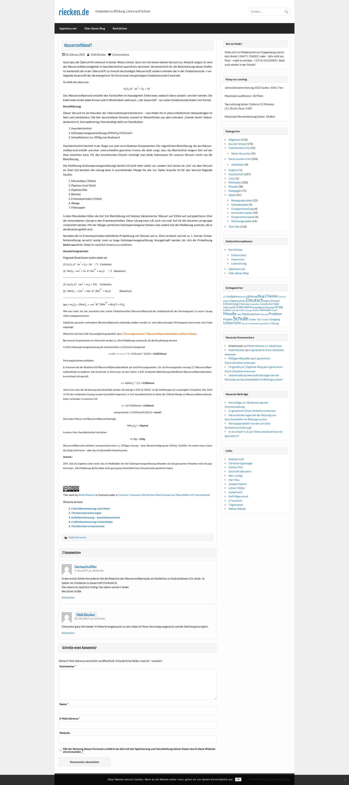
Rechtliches (120, 28)
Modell (274, 310)
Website (64, 733)
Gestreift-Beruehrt (239, 471)
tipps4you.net (68, 28)
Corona (282, 296)
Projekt (227, 319)
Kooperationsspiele (242, 217)
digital (267, 300)
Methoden (234, 182)
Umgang (274, 319)
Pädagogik (234, 190)
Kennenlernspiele (241, 212)
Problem (275, 313)
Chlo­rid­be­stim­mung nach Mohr (90, 508)
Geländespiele (239, 204)
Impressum (237, 259)
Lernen (235, 310)
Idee (276, 303)
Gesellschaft (236, 174)
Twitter (265, 319)
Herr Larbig (235, 475)
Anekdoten (237, 164)
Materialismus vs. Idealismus (264, 345)
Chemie (271, 296)
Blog (261, 296)
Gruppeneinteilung (242, 208)
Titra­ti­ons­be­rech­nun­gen (86, 512)
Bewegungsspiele (241, 200)
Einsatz (275, 300)
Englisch (233, 170)
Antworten (68, 597)
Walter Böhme (237, 508)
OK (238, 779)
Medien (255, 310)
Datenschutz (238, 255)
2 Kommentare (120, 54)
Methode (265, 310)
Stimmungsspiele (241, 221)
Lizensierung (238, 263)
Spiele (232, 195)
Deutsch (254, 300)
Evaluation (254, 304)
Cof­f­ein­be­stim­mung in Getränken (92, 521)
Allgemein (234, 139)
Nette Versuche (77, 537)
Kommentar (67, 666)
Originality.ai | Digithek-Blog (245, 367)
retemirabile (235, 375)
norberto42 (235, 492)
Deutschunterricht (239, 159)
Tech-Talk (234, 226)
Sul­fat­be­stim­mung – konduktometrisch (95, 517)
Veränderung (256, 323)
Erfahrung (243, 304)
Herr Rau (233, 479)
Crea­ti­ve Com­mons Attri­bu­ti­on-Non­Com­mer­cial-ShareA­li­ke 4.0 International (164, 494)
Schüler (252, 319)
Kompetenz (257, 307)
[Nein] (344, 780)
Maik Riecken (98, 54)
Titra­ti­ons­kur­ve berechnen (88, 526)
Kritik (279, 307)
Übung (275, 323)
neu (239, 314)
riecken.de (74, 12)
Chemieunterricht (239, 147)
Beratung (242, 296)
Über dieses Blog (94, 28)
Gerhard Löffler (86, 566)
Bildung (252, 296)
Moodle (233, 186)
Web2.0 (266, 323)
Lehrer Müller (236, 488)
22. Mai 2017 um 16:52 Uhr (90, 618)
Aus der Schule (237, 143)
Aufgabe (232, 296)
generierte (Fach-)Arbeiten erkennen (252, 410)
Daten (226, 301)
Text (259, 319)
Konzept (270, 307)
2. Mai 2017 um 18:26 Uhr (89, 570)
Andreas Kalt (236, 459)
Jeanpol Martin (237, 484)
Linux (231, 178)
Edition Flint (235, 467)
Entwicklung (230, 303)
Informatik (229, 307)
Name (63, 704)
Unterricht (232, 323)
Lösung (247, 310)
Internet (242, 307)
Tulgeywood (235, 504)
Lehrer (227, 310)
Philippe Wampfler (239, 358)
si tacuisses (235, 500)
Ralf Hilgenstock (238, 496)
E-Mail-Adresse (69, 718)
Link (242, 310)
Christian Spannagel (240, 463)
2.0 (224, 296)
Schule (240, 318)
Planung (264, 314)
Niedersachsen (251, 314)
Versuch (245, 323)
